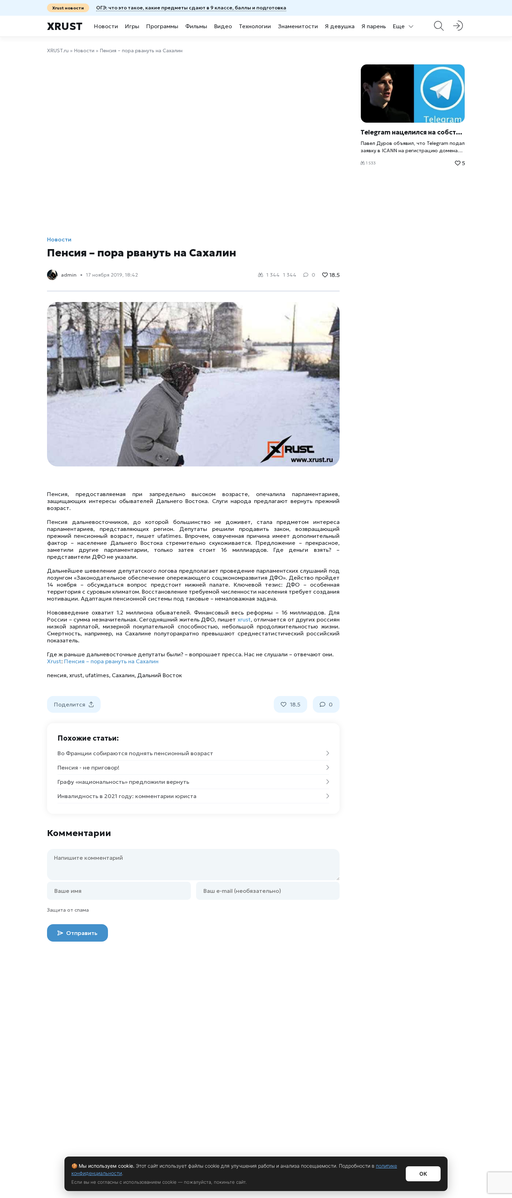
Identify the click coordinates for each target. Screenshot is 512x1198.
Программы (162, 26)
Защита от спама (68, 910)
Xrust (65, 26)
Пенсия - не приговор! (88, 767)
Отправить (81, 932)
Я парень (374, 26)
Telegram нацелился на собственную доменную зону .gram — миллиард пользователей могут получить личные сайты (412, 132)
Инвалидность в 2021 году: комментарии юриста (126, 796)
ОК (423, 1173)
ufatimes (97, 675)
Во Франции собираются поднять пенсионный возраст (135, 753)
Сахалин (123, 675)
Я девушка (340, 26)
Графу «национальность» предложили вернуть (123, 781)
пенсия (57, 675)
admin (69, 275)
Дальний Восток (159, 675)
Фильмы (196, 26)
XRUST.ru (58, 50)
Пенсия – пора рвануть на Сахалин (111, 661)
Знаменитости (298, 26)
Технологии (255, 26)
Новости (106, 26)
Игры (132, 26)
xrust (244, 619)
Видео (223, 26)
